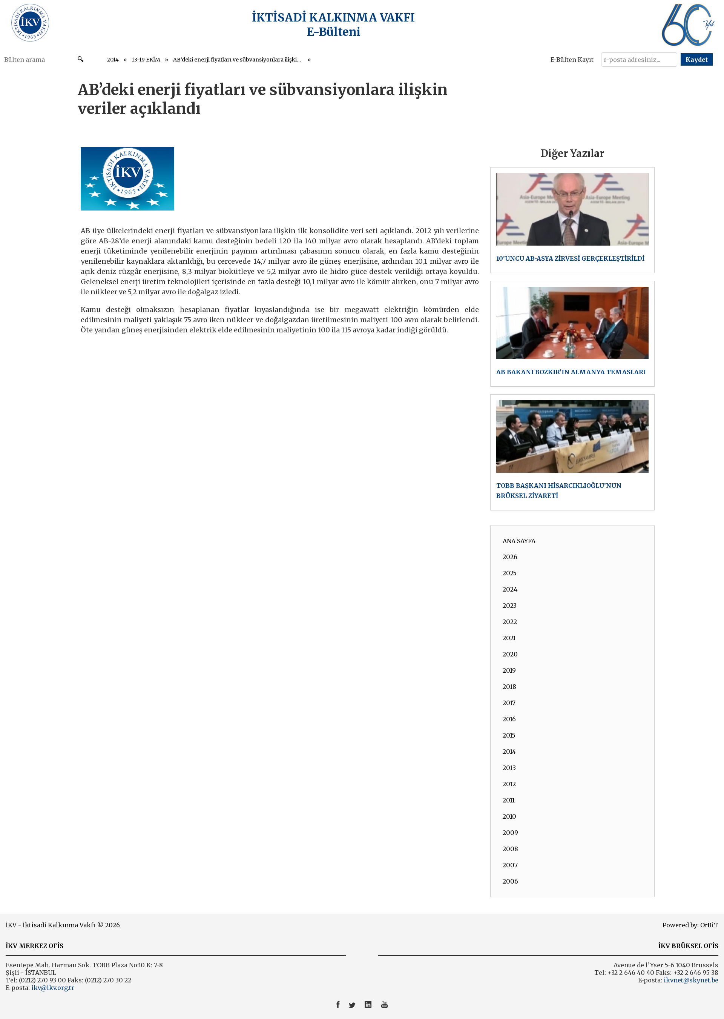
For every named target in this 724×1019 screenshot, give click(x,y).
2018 (509, 686)
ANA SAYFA (519, 541)
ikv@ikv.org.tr (52, 987)
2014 (113, 59)
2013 (509, 768)
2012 (509, 784)
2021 (509, 638)
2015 (509, 735)
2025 (510, 573)
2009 (510, 832)
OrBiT (709, 925)
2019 (509, 670)
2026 (510, 557)
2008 (510, 849)
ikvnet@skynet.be (691, 980)
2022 (510, 622)
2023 (510, 605)
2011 (509, 800)
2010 (509, 816)
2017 (509, 703)
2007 (510, 865)
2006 (510, 881)
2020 (510, 654)
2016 (509, 719)
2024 (510, 589)
